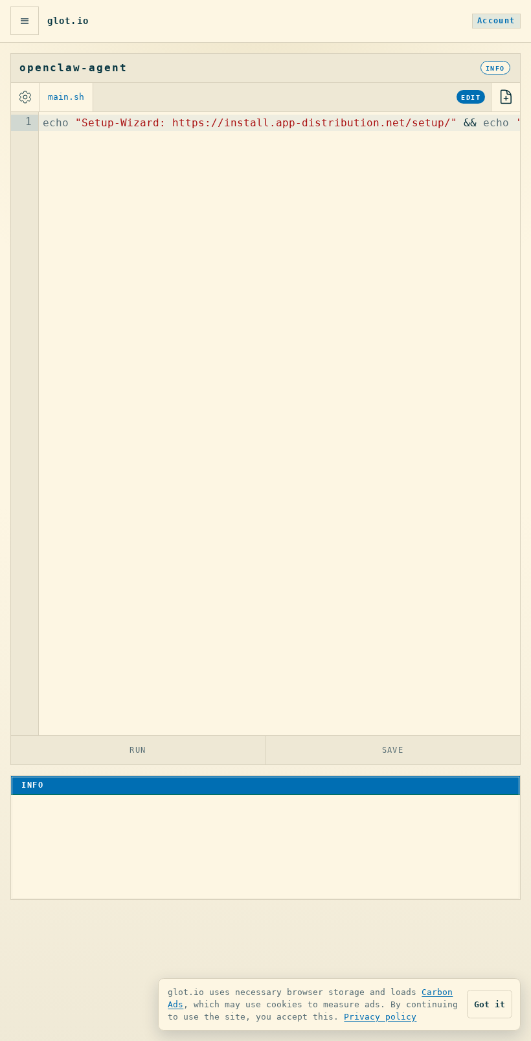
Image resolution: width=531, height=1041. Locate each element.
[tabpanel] (265, 423)
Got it (489, 1004)
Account (496, 20)
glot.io (68, 21)
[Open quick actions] (24, 20)
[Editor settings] (25, 97)
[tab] (66, 97)
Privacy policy (380, 1017)
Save (393, 750)
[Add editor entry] (505, 97)
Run (138, 750)
